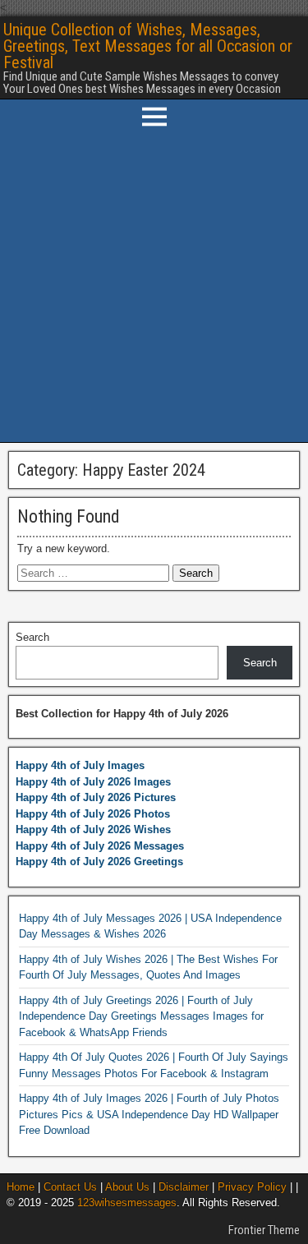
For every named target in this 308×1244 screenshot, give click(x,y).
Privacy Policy (252, 1187)
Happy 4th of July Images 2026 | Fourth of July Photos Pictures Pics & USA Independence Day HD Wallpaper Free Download (149, 1114)
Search (32, 637)
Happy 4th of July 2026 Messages (100, 846)
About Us (127, 1187)
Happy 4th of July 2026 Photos (93, 814)
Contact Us (70, 1187)
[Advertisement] (154, 288)
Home (20, 1187)
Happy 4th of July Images (80, 765)
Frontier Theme (264, 1230)
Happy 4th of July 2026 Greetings (99, 861)
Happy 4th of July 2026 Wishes (93, 829)
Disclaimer (184, 1187)
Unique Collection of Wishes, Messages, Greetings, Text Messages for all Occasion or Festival (147, 46)
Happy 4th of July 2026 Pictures (96, 797)
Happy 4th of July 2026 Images (93, 782)
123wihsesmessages (127, 1202)
